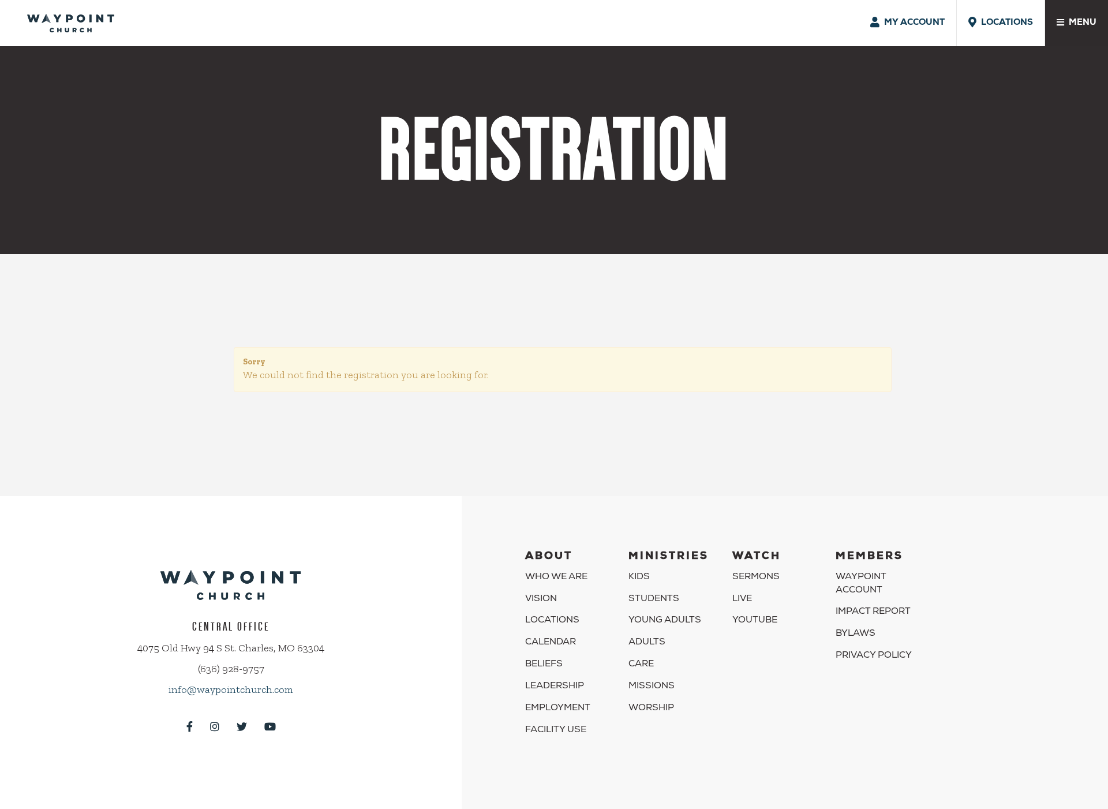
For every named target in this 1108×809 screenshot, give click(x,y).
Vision (541, 599)
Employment (557, 708)
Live (742, 599)
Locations (552, 620)
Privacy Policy (874, 656)
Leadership (554, 686)
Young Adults (664, 620)
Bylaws (855, 634)
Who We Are (556, 577)
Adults (646, 642)
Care (641, 664)
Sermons (756, 577)
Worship (651, 708)
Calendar (550, 642)
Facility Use (555, 730)
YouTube (754, 620)
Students (653, 599)
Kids (639, 577)
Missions (651, 686)
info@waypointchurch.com (231, 689)
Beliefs (544, 664)
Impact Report (873, 612)
